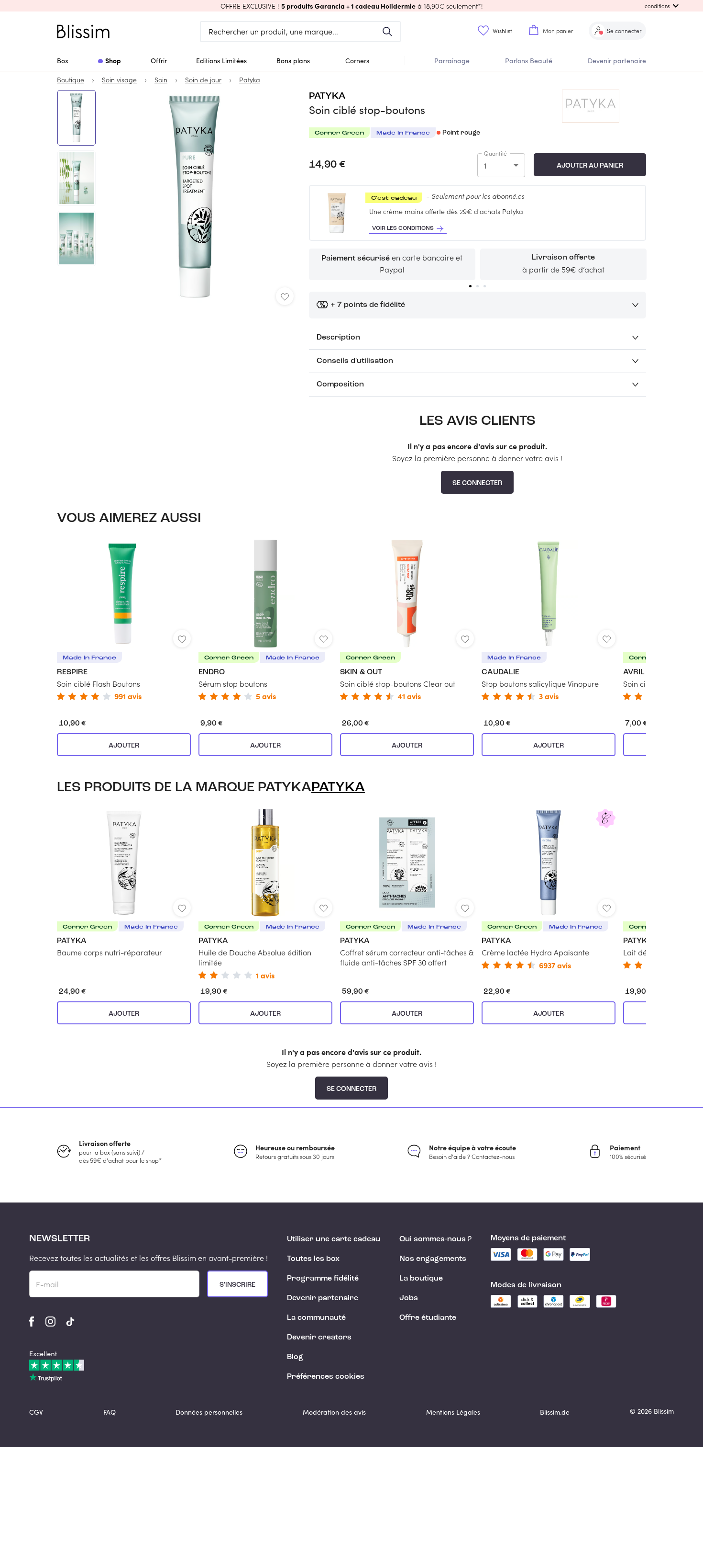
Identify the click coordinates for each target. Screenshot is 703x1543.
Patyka (327, 96)
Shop (113, 60)
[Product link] (124, 620)
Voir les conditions (403, 228)
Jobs (408, 1298)
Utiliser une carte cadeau (333, 1239)
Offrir (159, 60)
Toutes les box (313, 1259)
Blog (295, 1357)
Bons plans (293, 60)
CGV (36, 1412)
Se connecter (477, 483)
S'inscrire (237, 1285)
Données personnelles (209, 1412)
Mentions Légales (453, 1412)
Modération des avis (334, 1412)
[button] (351, 5)
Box (62, 60)
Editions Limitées (221, 60)
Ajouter (124, 745)
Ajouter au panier (590, 165)
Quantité (495, 153)
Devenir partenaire (617, 60)
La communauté (316, 1318)
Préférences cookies (325, 1377)
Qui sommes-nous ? (435, 1239)
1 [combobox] (485, 165)
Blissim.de (555, 1412)
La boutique (421, 1278)
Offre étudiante (427, 1318)
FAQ (109, 1412)
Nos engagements (432, 1259)
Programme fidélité (323, 1278)
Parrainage (452, 60)
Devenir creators (319, 1337)
